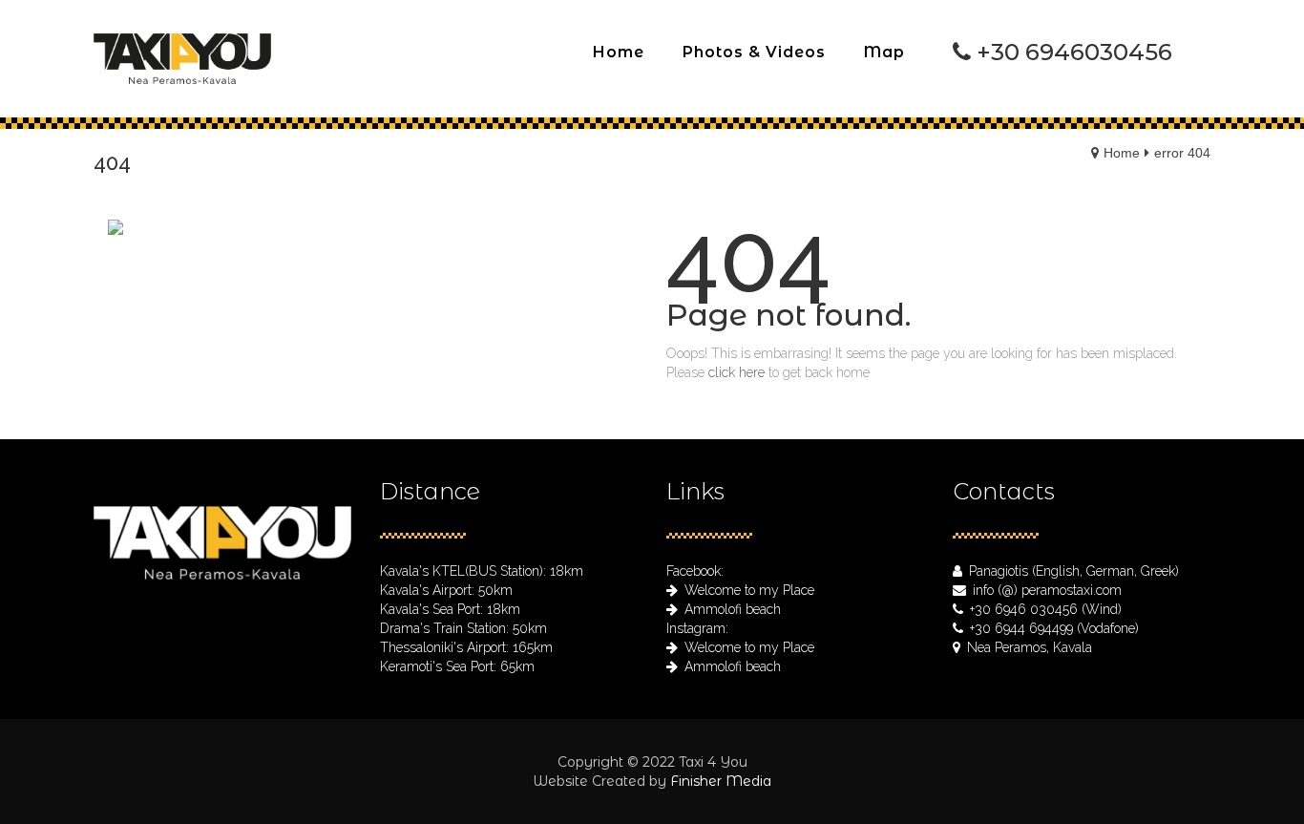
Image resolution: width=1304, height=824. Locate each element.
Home (1122, 152)
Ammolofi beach (732, 609)
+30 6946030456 (1074, 52)
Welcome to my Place (749, 590)
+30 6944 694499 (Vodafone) (1054, 628)
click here (736, 372)
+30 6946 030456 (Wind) (1046, 609)
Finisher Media (720, 781)
